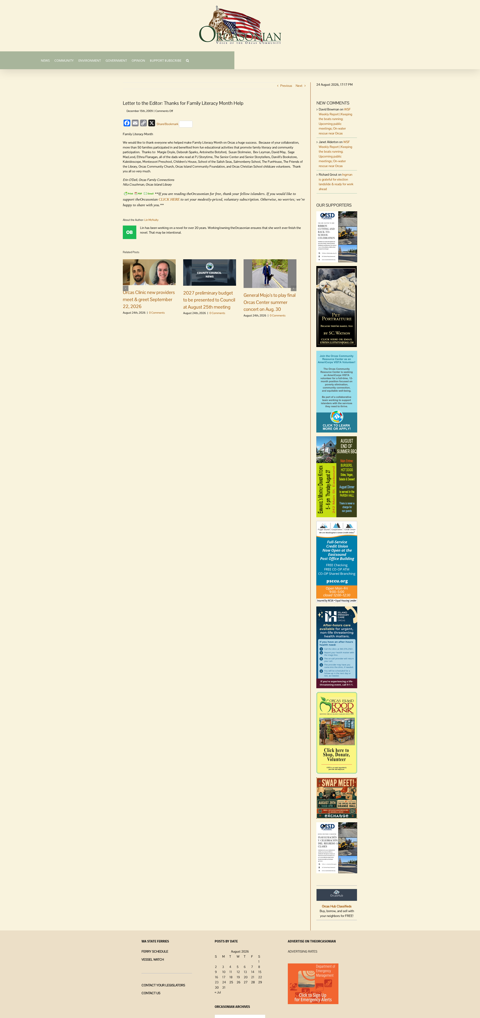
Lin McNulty (151, 220)
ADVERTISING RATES (302, 951)
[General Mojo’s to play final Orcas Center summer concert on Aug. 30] (270, 273)
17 (223, 977)
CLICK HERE (169, 199)
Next (299, 86)
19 (238, 977)
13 (245, 972)
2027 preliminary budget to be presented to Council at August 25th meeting (209, 300)
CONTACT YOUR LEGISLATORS (163, 985)
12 (238, 972)
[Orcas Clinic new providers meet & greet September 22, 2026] (149, 272)
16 (216, 977)
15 (259, 972)
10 (223, 972)
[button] (187, 60)
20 (246, 977)
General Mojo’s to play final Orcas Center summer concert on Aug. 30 (270, 302)
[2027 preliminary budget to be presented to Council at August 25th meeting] (209, 272)
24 (224, 982)
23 (217, 982)
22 (260, 977)
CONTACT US (151, 993)
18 (230, 977)
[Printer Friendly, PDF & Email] (139, 193)
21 (252, 977)
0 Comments (157, 312)
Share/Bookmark (167, 124)
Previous (286, 86)
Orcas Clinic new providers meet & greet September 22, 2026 (149, 299)
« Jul (218, 992)
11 (230, 972)
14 (252, 972)
